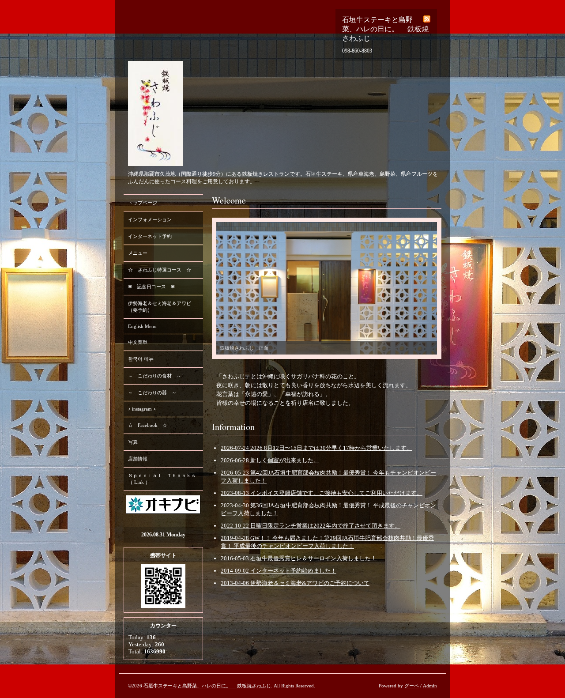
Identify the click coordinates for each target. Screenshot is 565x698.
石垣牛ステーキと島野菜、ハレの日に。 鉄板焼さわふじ (207, 685)
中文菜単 (137, 342)
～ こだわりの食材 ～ (154, 375)
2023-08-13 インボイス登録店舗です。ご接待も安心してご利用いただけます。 (321, 493)
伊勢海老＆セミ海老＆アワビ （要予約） (159, 307)
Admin (430, 685)
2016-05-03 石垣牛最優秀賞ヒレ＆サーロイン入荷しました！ (299, 558)
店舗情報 (137, 458)
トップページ (142, 202)
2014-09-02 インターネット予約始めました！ (278, 570)
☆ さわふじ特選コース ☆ (159, 269)
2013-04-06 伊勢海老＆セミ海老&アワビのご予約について (295, 583)
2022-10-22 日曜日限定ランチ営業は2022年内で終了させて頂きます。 (310, 525)
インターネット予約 (150, 236)
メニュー (137, 253)
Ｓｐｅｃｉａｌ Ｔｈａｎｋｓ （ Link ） (162, 479)
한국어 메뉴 (141, 359)
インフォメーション (150, 219)
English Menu (142, 326)
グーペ (411, 685)
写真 (133, 442)
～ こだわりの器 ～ (152, 392)
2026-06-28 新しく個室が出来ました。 (270, 460)
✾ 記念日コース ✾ (151, 286)
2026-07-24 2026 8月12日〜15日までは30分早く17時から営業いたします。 (316, 448)
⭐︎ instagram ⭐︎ (142, 408)
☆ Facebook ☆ (147, 425)
